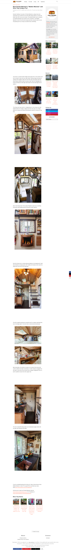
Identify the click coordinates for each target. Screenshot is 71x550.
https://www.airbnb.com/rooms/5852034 (23, 487)
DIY (38, 1)
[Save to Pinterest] (70, 276)
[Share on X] (70, 274)
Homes (25, 1)
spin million (48, 22)
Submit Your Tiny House (23, 539)
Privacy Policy (23, 537)
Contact (48, 537)
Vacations (43, 1)
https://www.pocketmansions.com (20, 491)
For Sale (30, 1)
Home (14, 4)
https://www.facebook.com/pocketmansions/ (22, 493)
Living (35, 1)
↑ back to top (35, 531)
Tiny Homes (18, 4)
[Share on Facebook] (70, 272)
